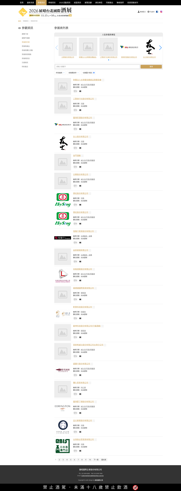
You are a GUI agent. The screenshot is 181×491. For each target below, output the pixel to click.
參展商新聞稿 (26, 54)
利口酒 (83, 388)
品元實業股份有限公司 (82, 420)
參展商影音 (26, 58)
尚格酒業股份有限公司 (82, 269)
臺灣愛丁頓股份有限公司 (83, 402)
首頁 (21, 3)
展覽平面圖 (26, 38)
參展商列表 (26, 42)
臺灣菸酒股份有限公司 (82, 118)
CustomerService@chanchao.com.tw (92, 475)
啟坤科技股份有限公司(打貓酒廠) (87, 326)
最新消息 (30, 3)
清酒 (82, 104)
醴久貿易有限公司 (80, 383)
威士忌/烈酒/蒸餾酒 (88, 85)
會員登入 (143, 12)
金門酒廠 (77, 155)
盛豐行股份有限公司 (81, 364)
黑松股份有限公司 (80, 193)
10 (90, 460)
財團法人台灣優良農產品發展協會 (87, 80)
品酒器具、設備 (86, 236)
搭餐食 (83, 312)
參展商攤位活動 (27, 50)
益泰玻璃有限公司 (80, 250)
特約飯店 (25, 67)
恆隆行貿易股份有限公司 (83, 231)
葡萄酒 (83, 293)
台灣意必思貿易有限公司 (83, 439)
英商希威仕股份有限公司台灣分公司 (88, 345)
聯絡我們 (120, 3)
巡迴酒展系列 (132, 3)
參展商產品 (26, 46)
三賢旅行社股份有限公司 (83, 99)
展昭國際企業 (99, 480)
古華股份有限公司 (80, 174)
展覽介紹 (25, 34)
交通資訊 (25, 62)
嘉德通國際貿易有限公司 (83, 288)
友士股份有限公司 (80, 137)
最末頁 (103, 460)
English (152, 12)
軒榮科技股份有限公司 (82, 307)
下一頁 (96, 460)
